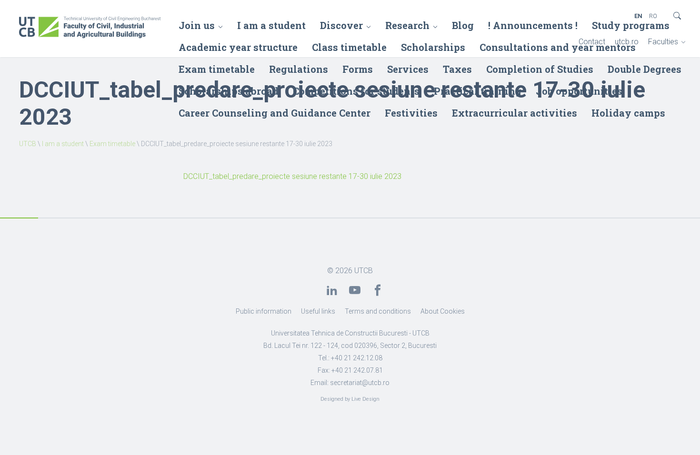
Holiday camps (628, 113)
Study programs (631, 25)
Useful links (318, 311)
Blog (463, 25)
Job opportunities (579, 91)
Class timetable (349, 47)
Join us (197, 25)
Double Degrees (644, 69)
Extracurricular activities (514, 113)
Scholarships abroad (229, 91)
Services (408, 69)
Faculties (663, 41)
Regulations (298, 69)
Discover (341, 25)
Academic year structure (238, 47)
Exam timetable (217, 69)
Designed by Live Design (350, 399)
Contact (592, 41)
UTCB (27, 144)
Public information (263, 311)
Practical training (477, 91)
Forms (357, 69)
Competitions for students (356, 91)
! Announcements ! (533, 25)
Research (407, 25)
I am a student (271, 25)
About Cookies (442, 311)
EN (638, 16)
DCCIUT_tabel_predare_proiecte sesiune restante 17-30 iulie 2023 (292, 176)
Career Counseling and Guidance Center (274, 113)
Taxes (457, 69)
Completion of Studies (539, 69)
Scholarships (433, 47)
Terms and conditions (378, 311)
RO (653, 16)
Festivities (411, 113)
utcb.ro (627, 41)
